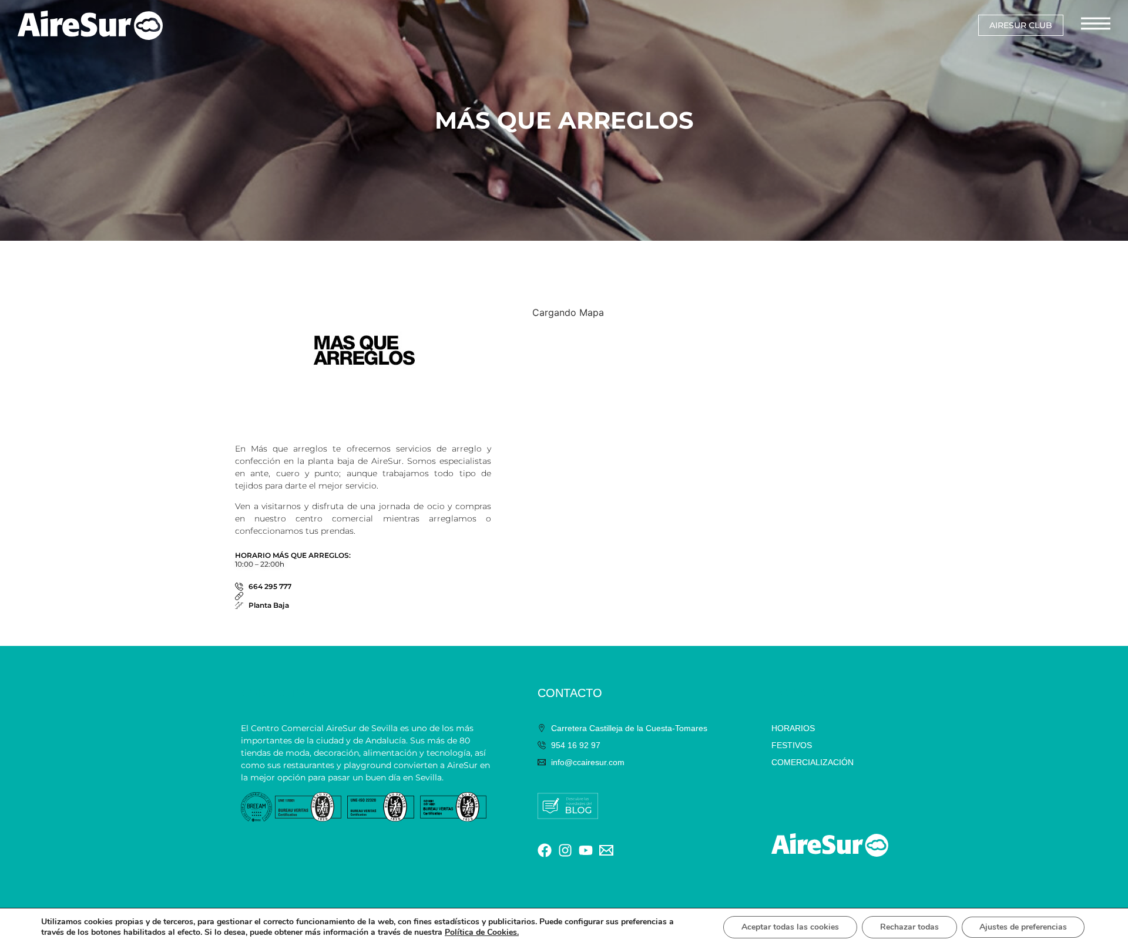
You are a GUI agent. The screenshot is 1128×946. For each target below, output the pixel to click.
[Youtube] (586, 850)
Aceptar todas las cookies (790, 926)
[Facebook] (545, 850)
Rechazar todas (909, 926)
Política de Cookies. (482, 932)
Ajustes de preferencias (1023, 926)
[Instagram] (565, 850)
